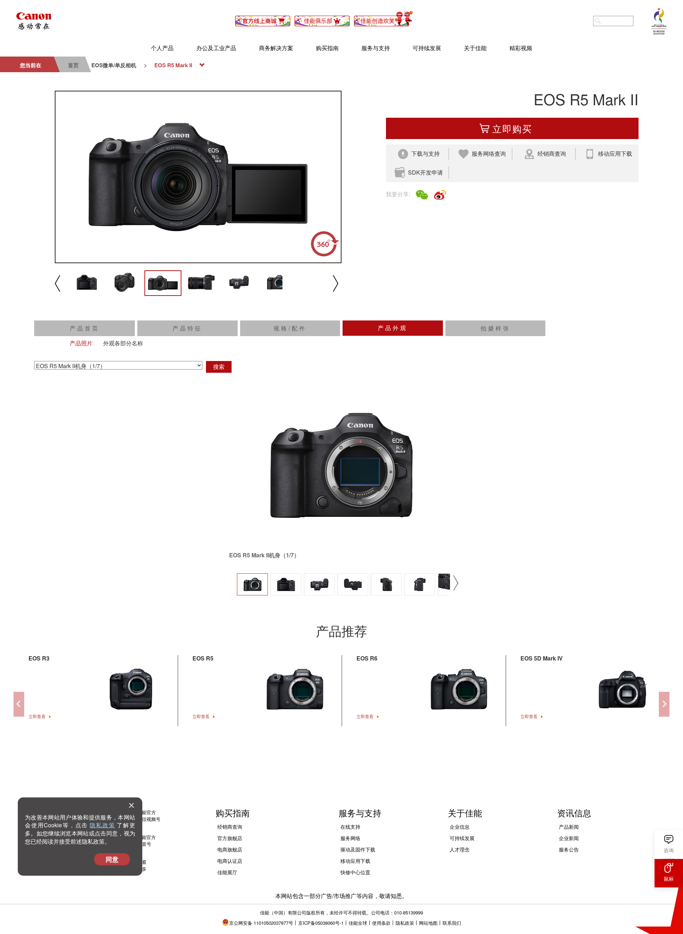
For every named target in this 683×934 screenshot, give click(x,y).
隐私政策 (102, 825)
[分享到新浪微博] (440, 195)
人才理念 (460, 849)
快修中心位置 (355, 872)
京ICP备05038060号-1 (321, 922)
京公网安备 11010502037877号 (261, 922)
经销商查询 (229, 826)
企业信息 (460, 826)
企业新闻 (569, 838)
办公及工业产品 (216, 48)
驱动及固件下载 (357, 849)
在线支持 (350, 826)
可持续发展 (427, 48)
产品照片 (81, 343)
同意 (112, 859)
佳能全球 (358, 922)
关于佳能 (475, 48)
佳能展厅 (227, 872)
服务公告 (569, 849)
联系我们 (452, 922)
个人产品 (162, 48)
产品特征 (187, 328)
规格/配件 (290, 328)
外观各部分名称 (123, 343)
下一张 (456, 593)
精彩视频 (520, 48)
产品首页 (85, 328)
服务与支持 (375, 48)
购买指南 (327, 48)
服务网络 (350, 838)
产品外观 (393, 328)
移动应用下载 (355, 860)
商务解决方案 (276, 48)
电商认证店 (229, 860)
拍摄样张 (495, 328)
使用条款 (381, 922)
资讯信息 (574, 812)
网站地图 (428, 922)
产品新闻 (569, 826)
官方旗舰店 (229, 838)
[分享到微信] (421, 195)
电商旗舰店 (229, 849)
